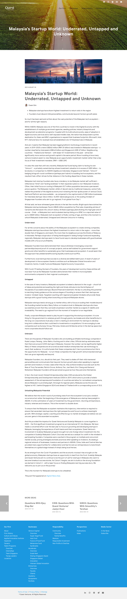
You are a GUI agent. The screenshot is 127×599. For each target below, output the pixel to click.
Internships (10, 551)
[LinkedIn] (104, 2)
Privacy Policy (34, 592)
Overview (9, 548)
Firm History (8, 533)
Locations (7, 558)
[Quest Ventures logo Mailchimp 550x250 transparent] (9, 8)
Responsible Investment (61, 541)
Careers (7, 543)
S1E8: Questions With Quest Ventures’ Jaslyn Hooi (63, 506)
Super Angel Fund (36, 536)
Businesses (32, 527)
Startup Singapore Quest (39, 556)
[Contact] (103, 593)
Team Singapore (12, 553)
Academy (31, 576)
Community (57, 531)
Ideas (79, 533)
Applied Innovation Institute (14, 538)
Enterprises (32, 566)
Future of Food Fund (37, 541)
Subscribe (104, 533)
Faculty (33, 571)
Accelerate (32, 548)
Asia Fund (33, 538)
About (6, 531)
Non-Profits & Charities (61, 543)
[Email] (121, 2)
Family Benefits (59, 536)
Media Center (106, 527)
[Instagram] (108, 2)
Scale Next (34, 553)
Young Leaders (11, 556)
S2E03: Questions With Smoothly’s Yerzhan (89, 506)
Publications (81, 531)
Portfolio (31, 581)
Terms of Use (22, 592)
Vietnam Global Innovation (39, 563)
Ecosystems (32, 578)
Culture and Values (11, 536)
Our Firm (7, 527)
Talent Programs (10, 546)
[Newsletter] (117, 2)
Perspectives (82, 527)
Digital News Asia (53, 476)
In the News (105, 531)
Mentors (56, 538)
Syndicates (34, 546)
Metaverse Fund (36, 543)
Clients (32, 573)
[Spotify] (112, 2)
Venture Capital (34, 531)
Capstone (7, 541)
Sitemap (44, 592)
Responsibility (58, 527)
